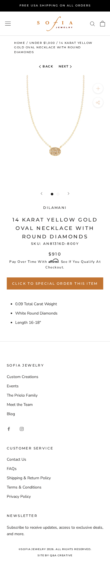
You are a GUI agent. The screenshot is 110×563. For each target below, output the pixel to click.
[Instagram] (22, 429)
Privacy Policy (19, 496)
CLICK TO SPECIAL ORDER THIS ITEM (55, 283)
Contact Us (16, 459)
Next (64, 66)
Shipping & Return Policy (29, 478)
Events (13, 386)
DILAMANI (55, 207)
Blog (11, 414)
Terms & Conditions (24, 487)
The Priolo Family (22, 395)
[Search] (92, 23)
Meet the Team (20, 404)
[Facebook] (9, 429)
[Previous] (41, 193)
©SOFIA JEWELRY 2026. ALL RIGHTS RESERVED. (55, 549)
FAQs (12, 468)
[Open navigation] (8, 23)
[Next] (68, 193)
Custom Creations (22, 376)
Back (47, 66)
